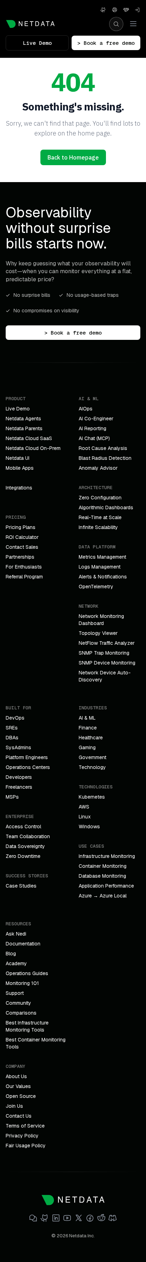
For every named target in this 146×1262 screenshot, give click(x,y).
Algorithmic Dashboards (106, 507)
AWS (84, 807)
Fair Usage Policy (26, 1145)
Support (15, 993)
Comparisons (21, 1013)
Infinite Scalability (98, 527)
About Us (16, 1076)
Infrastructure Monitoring (107, 856)
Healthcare (91, 737)
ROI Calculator (22, 537)
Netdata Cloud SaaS (29, 438)
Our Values (18, 1086)
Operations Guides (27, 973)
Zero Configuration (100, 497)
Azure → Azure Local (103, 896)
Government (92, 757)
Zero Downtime (23, 856)
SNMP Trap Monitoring (104, 653)
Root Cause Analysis (103, 448)
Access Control (23, 826)
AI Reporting (92, 428)
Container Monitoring (103, 866)
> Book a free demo (106, 43)
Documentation (23, 944)
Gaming (87, 747)
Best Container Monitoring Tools (36, 1043)
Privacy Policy (22, 1135)
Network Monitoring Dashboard (101, 619)
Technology (92, 767)
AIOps (85, 408)
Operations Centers (28, 767)
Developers (19, 777)
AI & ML (87, 718)
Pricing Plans (20, 527)
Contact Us (19, 1116)
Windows (89, 826)
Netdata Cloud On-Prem (33, 448)
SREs (12, 728)
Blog (11, 953)
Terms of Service (25, 1126)
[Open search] (116, 24)
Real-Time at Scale (100, 517)
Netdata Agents (23, 418)
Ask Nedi (16, 934)
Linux (85, 816)
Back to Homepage (73, 157)
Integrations (19, 488)
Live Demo (37, 43)
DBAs (12, 737)
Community (18, 1003)
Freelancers (19, 787)
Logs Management (99, 567)
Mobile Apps (20, 468)
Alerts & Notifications (103, 576)
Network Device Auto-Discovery (105, 676)
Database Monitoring (102, 876)
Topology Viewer (98, 633)
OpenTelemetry (96, 586)
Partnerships (20, 557)
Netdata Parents (24, 428)
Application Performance (106, 886)
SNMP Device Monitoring (107, 663)
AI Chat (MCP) (94, 438)
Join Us (14, 1106)
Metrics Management (102, 557)
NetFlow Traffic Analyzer (107, 643)
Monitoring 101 (22, 983)
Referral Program (24, 576)
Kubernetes (92, 797)
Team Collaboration (28, 836)
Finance (88, 728)
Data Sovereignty (25, 846)
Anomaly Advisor (98, 468)
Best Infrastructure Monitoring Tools (27, 1026)
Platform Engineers (27, 757)
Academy (16, 963)
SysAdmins (18, 747)
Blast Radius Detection (105, 458)
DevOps (15, 718)
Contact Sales (22, 547)
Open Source (21, 1096)
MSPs (12, 797)
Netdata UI (17, 458)
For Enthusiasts (24, 567)
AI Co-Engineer (96, 418)
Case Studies (21, 886)
